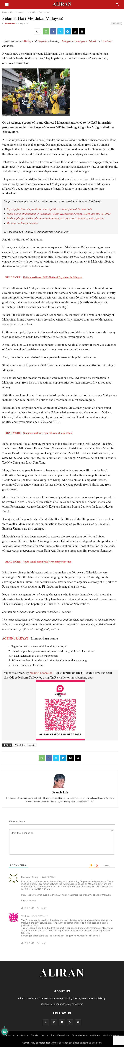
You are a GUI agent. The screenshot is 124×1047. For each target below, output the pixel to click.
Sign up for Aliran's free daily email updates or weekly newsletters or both (49, 209)
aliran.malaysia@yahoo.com (68, 1004)
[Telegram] (68, 31)
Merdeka (20, 745)
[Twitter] (60, 31)
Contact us (22, 1035)
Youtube (107, 41)
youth (32, 745)
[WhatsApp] (46, 31)
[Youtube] (78, 1022)
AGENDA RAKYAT (15, 638)
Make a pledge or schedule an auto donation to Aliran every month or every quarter (55, 218)
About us (9, 1035)
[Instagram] (54, 1022)
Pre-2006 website (60, 1035)
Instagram (80, 41)
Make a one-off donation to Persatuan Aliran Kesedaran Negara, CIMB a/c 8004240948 (59, 213)
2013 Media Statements (38, 12)
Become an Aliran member (22, 223)
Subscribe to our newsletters (86, 1035)
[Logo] (62, 982)
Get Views (116, 23)
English (42, 41)
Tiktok (92, 41)
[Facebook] (53, 31)
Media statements (17, 12)
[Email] (75, 31)
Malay (27, 41)
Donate (34, 1035)
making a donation (41, 673)
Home (4, 12)
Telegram (67, 41)
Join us (44, 1035)
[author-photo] (60, 787)
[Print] (82, 31)
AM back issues (111, 1035)
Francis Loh (10, 23)
